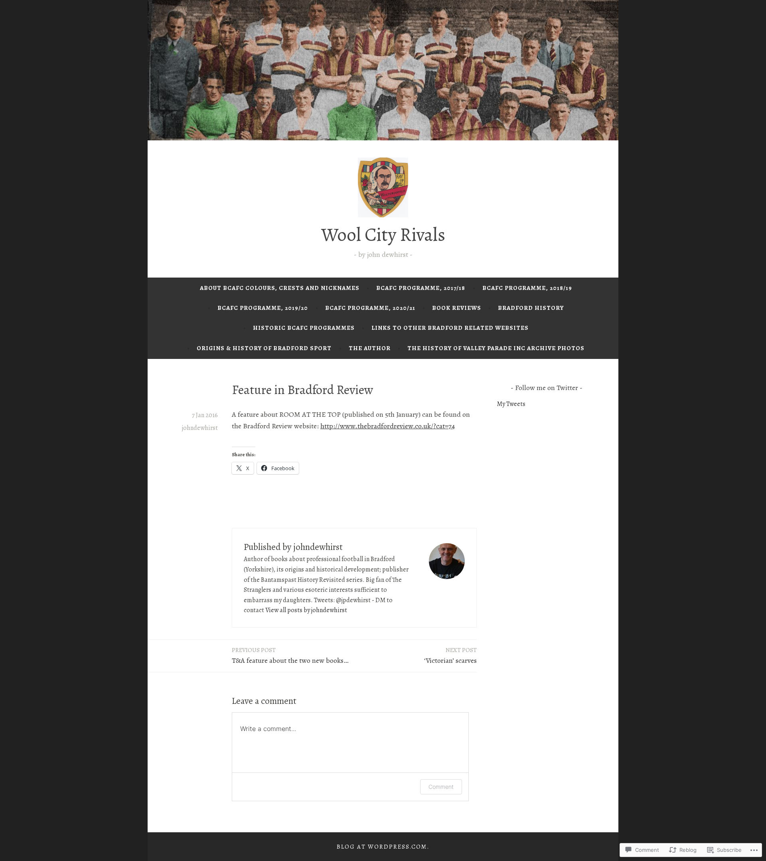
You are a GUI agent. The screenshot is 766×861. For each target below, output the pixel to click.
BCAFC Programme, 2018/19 (527, 288)
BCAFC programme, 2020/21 (370, 308)
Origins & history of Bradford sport (264, 348)
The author (370, 348)
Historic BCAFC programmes (304, 328)
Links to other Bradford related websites (450, 328)
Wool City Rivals (383, 234)
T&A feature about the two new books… (290, 655)
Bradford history (531, 308)
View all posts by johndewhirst (306, 610)
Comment (441, 786)
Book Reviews (456, 308)
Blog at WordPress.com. (383, 847)
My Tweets (511, 404)
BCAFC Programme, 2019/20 (262, 308)
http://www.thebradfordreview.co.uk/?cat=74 (387, 426)
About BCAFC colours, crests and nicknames (279, 288)
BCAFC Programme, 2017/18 (420, 288)
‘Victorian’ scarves (450, 655)
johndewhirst (200, 428)
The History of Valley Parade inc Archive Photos (495, 348)
